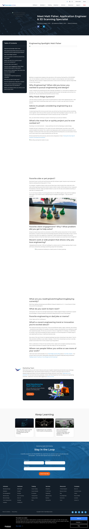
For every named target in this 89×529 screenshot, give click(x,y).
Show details (18, 526)
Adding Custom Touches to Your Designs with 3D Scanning (43, 357)
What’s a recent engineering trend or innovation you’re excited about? (12, 84)
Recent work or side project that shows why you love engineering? (14, 71)
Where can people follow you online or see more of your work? (14, 88)
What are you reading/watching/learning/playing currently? (12, 75)
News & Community (72, 23)
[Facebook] (73, 512)
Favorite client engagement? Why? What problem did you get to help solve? (13, 67)
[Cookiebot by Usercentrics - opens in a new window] (8, 527)
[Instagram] (79, 512)
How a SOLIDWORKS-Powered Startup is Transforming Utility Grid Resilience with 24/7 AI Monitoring (63, 432)
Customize (78, 522)
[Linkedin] (76, 512)
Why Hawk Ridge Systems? (10, 54)
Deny (79, 525)
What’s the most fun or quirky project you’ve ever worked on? (13, 61)
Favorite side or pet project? (11, 64)
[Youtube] (82, 512)
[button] (38, 26)
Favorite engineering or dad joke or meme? (14, 82)
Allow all (79, 518)
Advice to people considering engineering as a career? (14, 57)
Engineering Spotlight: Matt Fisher (12, 48)
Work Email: (26, 466)
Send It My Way (44, 473)
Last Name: (47, 460)
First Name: (26, 460)
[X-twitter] (85, 512)
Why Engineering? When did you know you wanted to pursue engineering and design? (14, 51)
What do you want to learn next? (12, 79)
